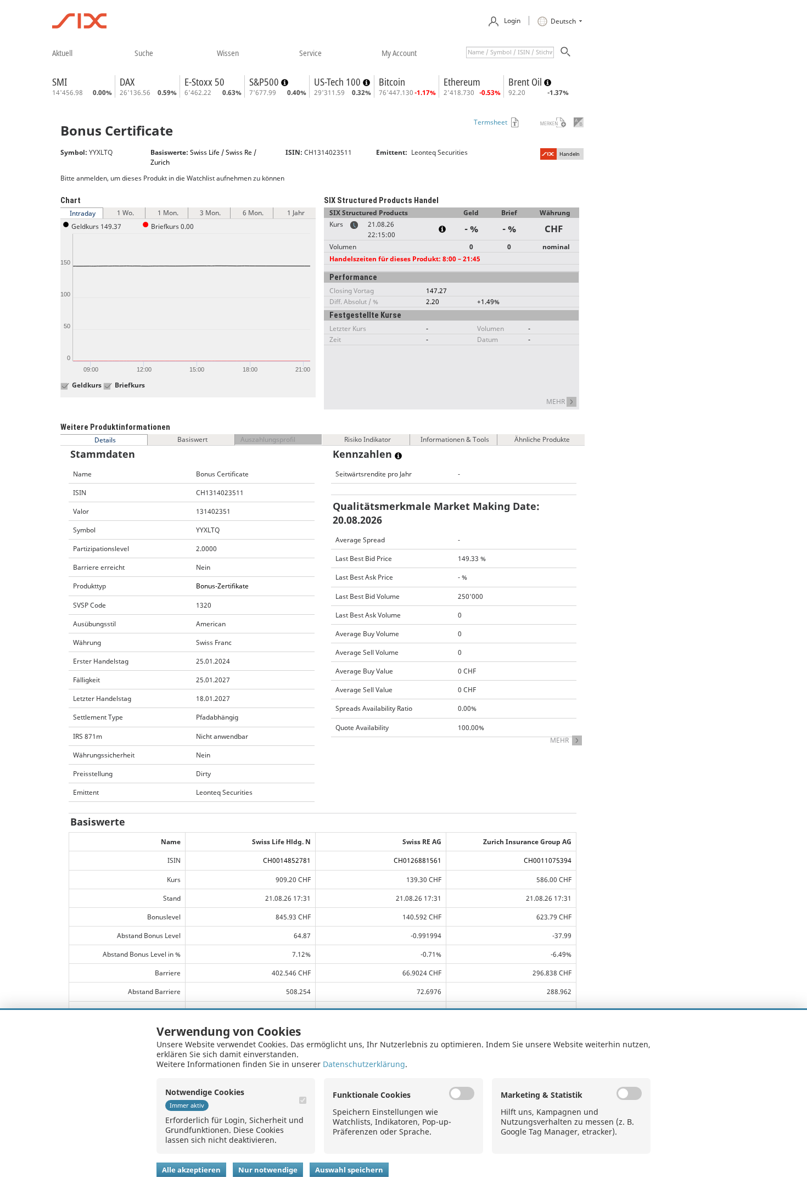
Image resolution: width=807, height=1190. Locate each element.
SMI (59, 81)
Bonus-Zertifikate (222, 586)
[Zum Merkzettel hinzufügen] (546, 122)
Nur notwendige (268, 1170)
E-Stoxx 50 (204, 81)
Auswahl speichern (349, 1170)
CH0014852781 (287, 860)
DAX (127, 81)
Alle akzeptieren (191, 1170)
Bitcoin (392, 81)
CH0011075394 (547, 860)
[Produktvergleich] (579, 122)
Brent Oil (526, 81)
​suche (143, 52)
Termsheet (490, 122)
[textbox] (510, 52)
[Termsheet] (514, 122)
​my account (399, 52)
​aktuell (62, 52)
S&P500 (265, 81)
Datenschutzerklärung (364, 1064)
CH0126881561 (417, 860)
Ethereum (462, 81)
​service (310, 52)
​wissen (228, 52)
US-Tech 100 (338, 81)
